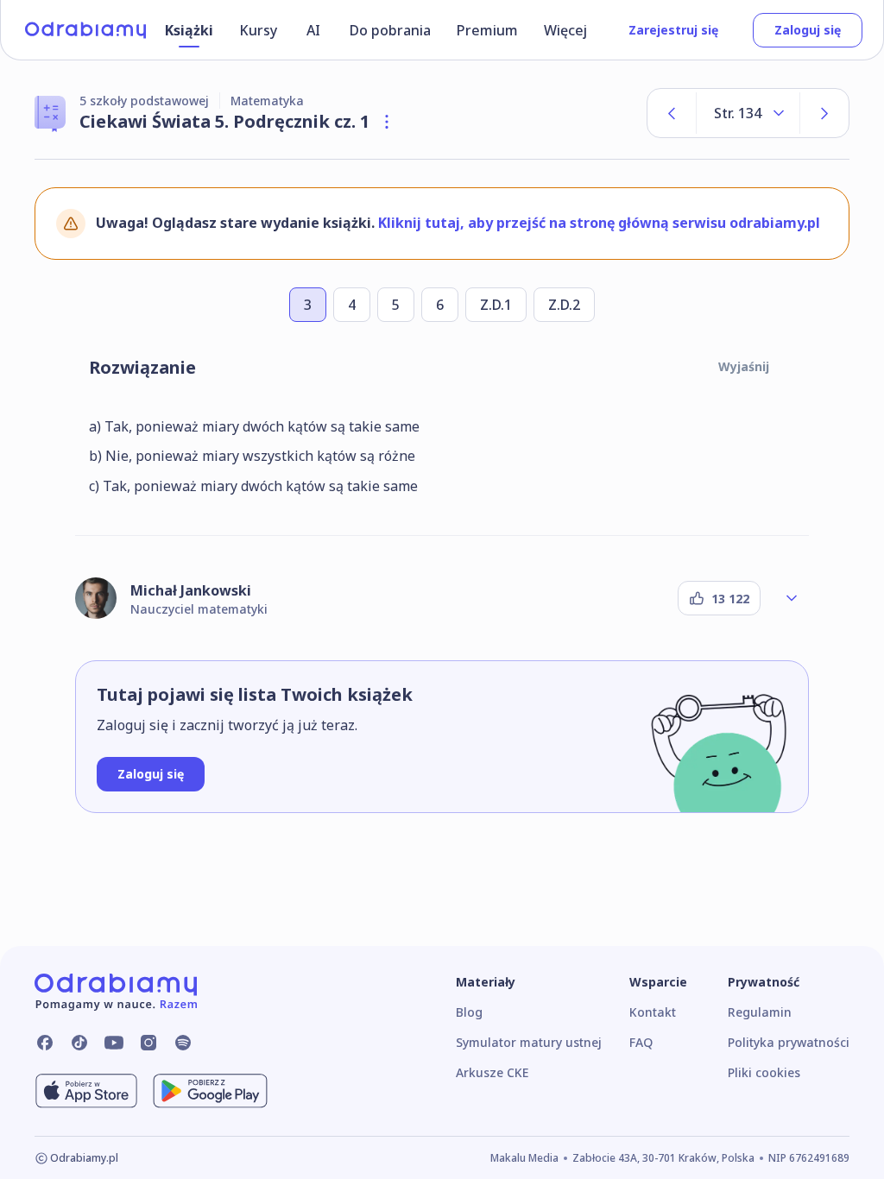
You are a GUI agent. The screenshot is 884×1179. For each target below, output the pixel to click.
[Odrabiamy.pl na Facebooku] (45, 1042)
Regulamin (760, 1012)
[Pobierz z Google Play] (210, 1091)
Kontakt (652, 1012)
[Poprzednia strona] (671, 113)
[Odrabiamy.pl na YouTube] (114, 1042)
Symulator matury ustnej (529, 1042)
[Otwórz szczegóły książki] (386, 121)
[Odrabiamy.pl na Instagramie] (148, 1042)
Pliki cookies (764, 1072)
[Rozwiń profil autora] (791, 598)
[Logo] (85, 30)
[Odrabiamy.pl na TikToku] (79, 1042)
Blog (469, 1012)
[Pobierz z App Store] (86, 1091)
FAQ (641, 1042)
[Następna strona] (824, 113)
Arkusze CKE (492, 1072)
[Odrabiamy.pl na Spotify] (183, 1042)
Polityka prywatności (788, 1042)
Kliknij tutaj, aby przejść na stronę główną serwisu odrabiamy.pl (599, 222)
